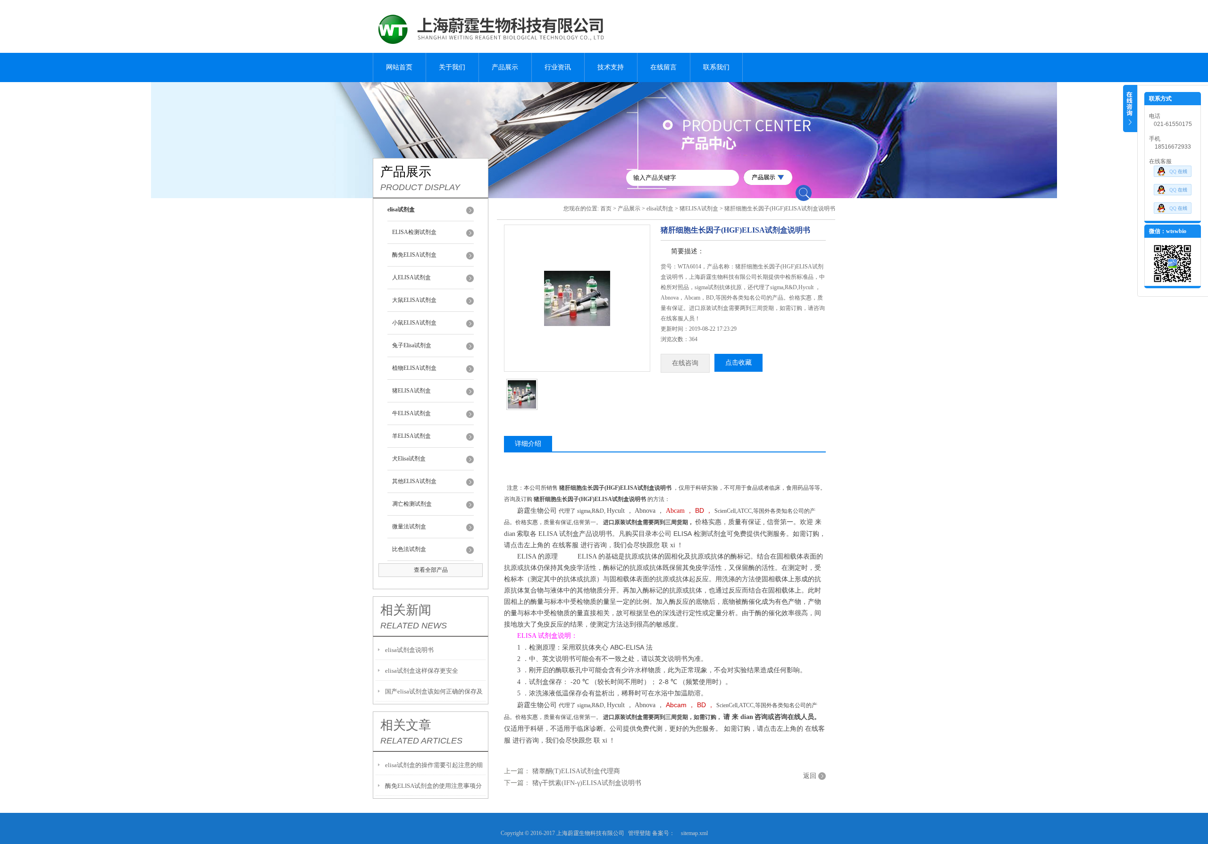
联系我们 (716, 67)
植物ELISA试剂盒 (414, 368)
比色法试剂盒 (409, 549)
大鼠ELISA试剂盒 (414, 300)
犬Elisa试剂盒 (409, 458)
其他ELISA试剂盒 (414, 481)
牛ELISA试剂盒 (411, 413)
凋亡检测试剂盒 (412, 504)
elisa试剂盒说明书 (409, 649)
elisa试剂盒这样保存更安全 (421, 670)
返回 (809, 775)
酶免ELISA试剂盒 (414, 254)
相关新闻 (405, 610)
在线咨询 (685, 363)
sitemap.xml (694, 833)
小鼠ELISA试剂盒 (414, 322)
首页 (606, 208)
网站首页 (399, 67)
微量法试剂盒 (409, 526)
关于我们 (452, 67)
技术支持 (610, 67)
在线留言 (663, 67)
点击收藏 (738, 362)
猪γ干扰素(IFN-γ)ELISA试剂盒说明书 (586, 782)
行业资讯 (558, 67)
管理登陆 (639, 833)
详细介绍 (528, 443)
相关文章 (405, 725)
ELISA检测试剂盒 (414, 232)
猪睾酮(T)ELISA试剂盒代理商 (576, 771)
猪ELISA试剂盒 (411, 390)
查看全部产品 (431, 570)
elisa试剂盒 (659, 208)
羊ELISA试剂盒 (411, 436)
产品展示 (505, 67)
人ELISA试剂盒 (411, 277)
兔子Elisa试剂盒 (411, 345)
